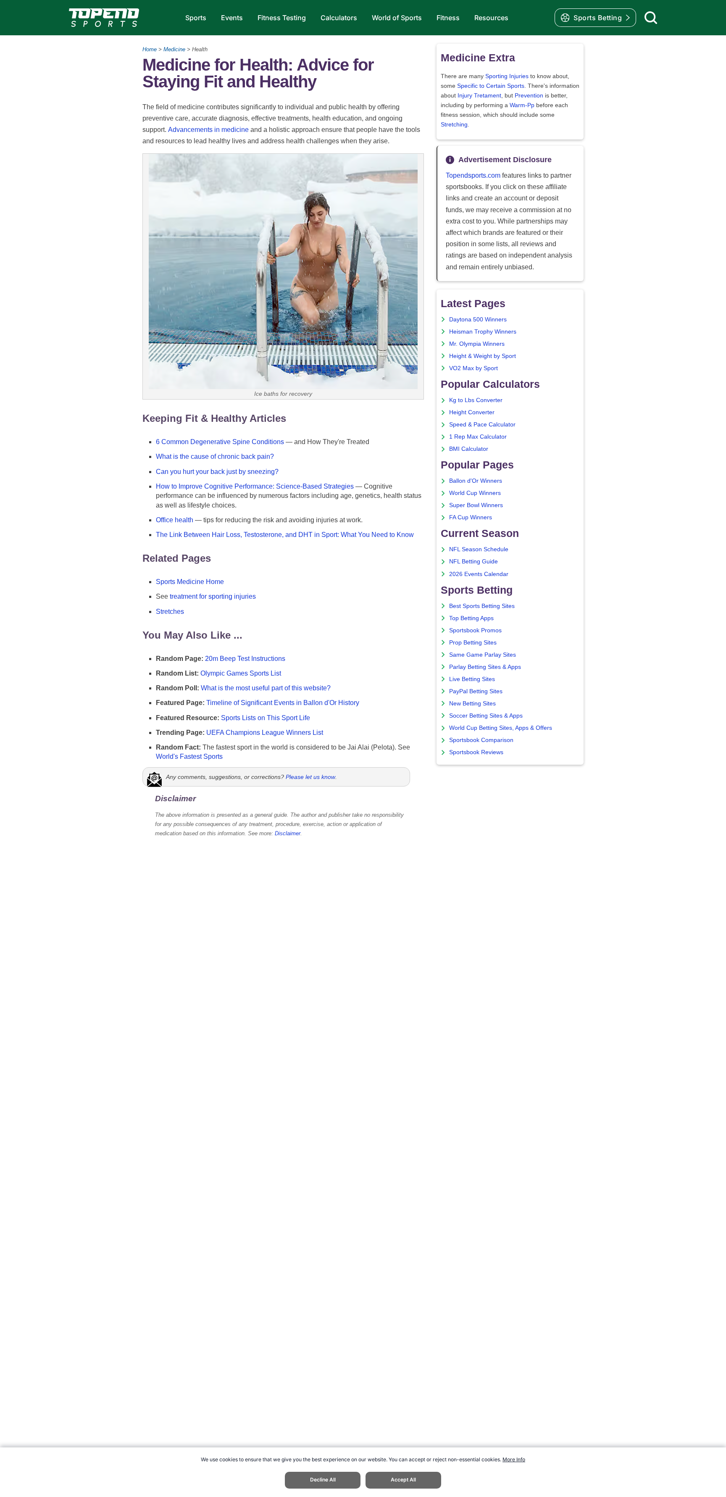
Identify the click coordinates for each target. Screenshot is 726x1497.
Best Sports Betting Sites (482, 606)
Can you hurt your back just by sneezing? (217, 471)
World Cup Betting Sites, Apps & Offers (500, 728)
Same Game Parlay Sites (482, 655)
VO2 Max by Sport (473, 368)
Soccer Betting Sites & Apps (486, 716)
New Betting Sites (472, 703)
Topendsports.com (473, 175)
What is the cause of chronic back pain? (215, 456)
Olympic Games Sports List (240, 673)
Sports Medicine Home (190, 581)
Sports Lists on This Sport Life (265, 717)
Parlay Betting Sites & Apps (485, 667)
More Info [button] (513, 1459)
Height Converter (472, 412)
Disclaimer (287, 833)
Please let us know (310, 776)
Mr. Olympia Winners (477, 344)
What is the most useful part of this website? (266, 688)
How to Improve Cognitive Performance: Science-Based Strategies (255, 486)
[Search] (650, 17)
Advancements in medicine (208, 129)
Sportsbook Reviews (476, 752)
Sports (195, 17)
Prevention (529, 95)
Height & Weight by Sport (482, 356)
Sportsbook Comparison (481, 740)
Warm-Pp (522, 105)
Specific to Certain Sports (490, 86)
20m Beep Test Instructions (245, 658)
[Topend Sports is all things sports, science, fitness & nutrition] (104, 17)
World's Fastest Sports (189, 756)
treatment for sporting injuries (213, 596)
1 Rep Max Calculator (478, 437)
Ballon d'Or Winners (475, 481)
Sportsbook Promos (475, 630)
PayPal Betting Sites (475, 691)
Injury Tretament (479, 95)
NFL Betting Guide (473, 561)
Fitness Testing (282, 17)
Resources (491, 17)
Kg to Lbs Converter (475, 400)
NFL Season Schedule (478, 549)
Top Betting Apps (471, 618)
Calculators (339, 17)
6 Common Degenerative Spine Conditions (220, 441)
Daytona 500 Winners (478, 319)
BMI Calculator (468, 449)
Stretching (454, 124)
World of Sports (397, 17)
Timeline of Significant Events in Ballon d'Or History (282, 702)
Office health (174, 520)
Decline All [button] (323, 1479)
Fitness (448, 17)
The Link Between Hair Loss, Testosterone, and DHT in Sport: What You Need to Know (285, 534)
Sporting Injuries (507, 76)
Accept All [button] (403, 1479)
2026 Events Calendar (478, 574)
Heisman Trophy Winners (482, 332)
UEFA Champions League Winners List (264, 732)
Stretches (170, 611)
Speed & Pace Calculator (482, 424)
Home (149, 49)
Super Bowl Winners (476, 505)
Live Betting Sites (472, 679)
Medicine (174, 49)
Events (232, 17)
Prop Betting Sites (473, 642)
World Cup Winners (475, 493)
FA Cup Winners (470, 517)
